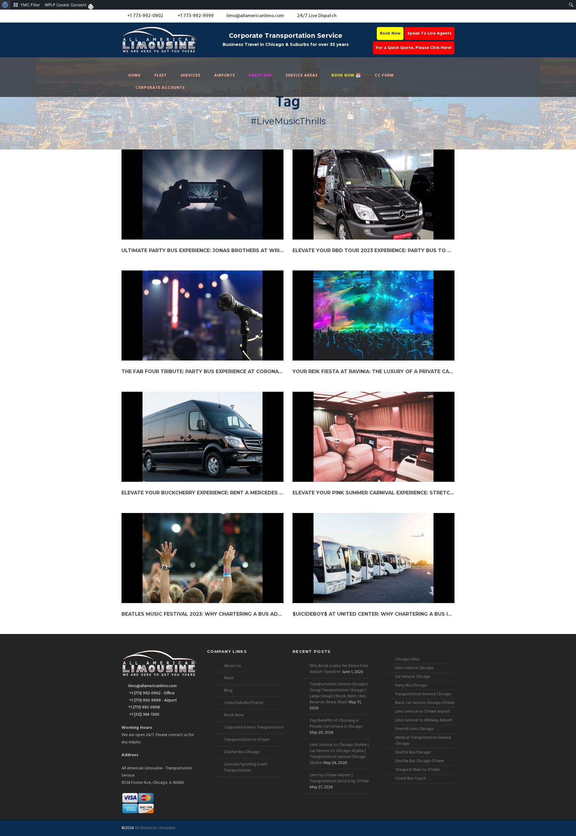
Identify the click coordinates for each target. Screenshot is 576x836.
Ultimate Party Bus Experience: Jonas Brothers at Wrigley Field (203, 250)
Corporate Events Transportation (254, 727)
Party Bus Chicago (411, 685)
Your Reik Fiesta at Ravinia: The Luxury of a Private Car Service (373, 371)
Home (134, 75)
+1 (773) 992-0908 (144, 707)
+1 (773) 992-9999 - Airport (152, 700)
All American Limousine (155, 828)
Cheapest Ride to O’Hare (417, 769)
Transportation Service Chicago (423, 694)
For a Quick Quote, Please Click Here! (414, 47)
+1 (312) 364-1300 (143, 714)
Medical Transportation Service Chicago (423, 740)
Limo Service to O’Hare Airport (422, 711)
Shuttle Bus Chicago (413, 752)
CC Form (384, 75)
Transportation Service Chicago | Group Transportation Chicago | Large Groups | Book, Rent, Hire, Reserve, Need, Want (339, 693)
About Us (232, 665)
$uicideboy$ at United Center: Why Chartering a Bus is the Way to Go (373, 614)
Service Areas (302, 75)
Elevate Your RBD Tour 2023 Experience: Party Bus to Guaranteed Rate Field (373, 250)
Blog (228, 690)
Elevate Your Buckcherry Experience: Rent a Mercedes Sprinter (203, 493)
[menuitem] (5, 5)
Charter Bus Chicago (242, 752)
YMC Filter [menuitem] (30, 4)
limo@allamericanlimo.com (255, 16)
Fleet (160, 75)
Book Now (390, 33)
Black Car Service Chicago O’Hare (424, 702)
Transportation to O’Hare (246, 739)
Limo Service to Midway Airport (423, 720)
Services (190, 75)
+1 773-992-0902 (144, 16)
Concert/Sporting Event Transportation (246, 767)
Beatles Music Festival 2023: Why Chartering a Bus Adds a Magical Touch (203, 614)
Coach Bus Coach (410, 778)
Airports (224, 75)
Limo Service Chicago (414, 668)
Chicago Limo (407, 659)
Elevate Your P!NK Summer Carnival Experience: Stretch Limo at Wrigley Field (373, 493)
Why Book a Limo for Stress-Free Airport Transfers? (339, 668)
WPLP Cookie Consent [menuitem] (65, 4)
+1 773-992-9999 (195, 16)
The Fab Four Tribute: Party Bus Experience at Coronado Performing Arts (203, 371)
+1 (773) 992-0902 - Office (151, 693)
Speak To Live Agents (429, 33)
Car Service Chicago (412, 676)
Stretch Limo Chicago (414, 729)
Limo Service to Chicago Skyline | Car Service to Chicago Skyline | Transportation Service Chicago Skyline (339, 753)
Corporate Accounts (160, 88)
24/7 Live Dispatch (317, 16)
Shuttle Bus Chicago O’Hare (419, 761)
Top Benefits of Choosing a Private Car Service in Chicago (336, 723)
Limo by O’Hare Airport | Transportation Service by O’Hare (339, 778)
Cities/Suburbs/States (243, 702)
